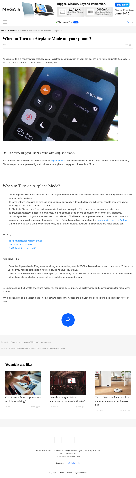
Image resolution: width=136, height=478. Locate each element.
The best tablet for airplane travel (25, 241)
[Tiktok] (85, 440)
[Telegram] (92, 440)
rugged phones (58, 160)
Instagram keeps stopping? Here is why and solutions (31, 342)
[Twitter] (51, 440)
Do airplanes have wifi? (20, 244)
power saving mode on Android (112, 220)
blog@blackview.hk (72, 463)
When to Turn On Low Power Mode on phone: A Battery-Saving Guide (38, 348)
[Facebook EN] (44, 440)
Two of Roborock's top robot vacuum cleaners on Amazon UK (112, 401)
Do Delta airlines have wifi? (22, 248)
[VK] (78, 440)
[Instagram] (64, 440)
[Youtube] (57, 440)
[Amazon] (71, 440)
